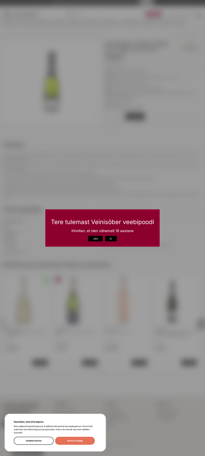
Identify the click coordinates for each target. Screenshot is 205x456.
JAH (95, 238)
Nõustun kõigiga (75, 441)
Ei (111, 238)
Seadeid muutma (33, 441)
